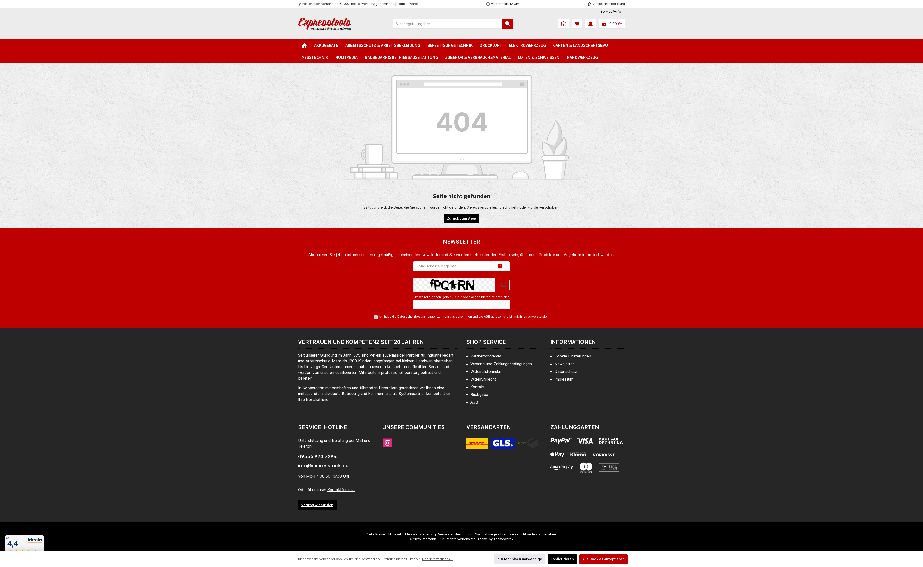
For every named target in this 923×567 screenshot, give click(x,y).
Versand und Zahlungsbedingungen (501, 363)
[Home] (304, 45)
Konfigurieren (562, 559)
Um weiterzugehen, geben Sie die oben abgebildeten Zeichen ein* (461, 297)
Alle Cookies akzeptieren (603, 559)
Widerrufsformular (485, 371)
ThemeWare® (503, 539)
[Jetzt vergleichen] (563, 24)
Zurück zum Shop (461, 218)
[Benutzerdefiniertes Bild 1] (502, 446)
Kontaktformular (341, 489)
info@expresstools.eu (323, 465)
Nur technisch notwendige (519, 559)
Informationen (573, 342)
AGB (487, 316)
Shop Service (486, 342)
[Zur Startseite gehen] (324, 24)
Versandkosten (449, 534)
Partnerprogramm (485, 356)
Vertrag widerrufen (317, 505)
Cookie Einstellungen (573, 356)
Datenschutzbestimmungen (417, 316)
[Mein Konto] (590, 24)
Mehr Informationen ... (437, 559)
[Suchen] (507, 24)
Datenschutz (566, 371)
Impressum (564, 379)
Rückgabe (479, 394)
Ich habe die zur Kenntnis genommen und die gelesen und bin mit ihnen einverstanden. (464, 316)
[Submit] (500, 266)
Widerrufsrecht (483, 379)
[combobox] (447, 24)
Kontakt (477, 386)
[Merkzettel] (577, 24)
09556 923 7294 (317, 456)
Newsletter (564, 363)
